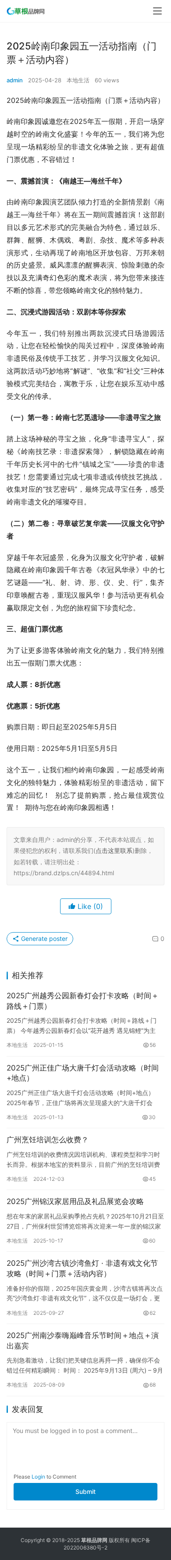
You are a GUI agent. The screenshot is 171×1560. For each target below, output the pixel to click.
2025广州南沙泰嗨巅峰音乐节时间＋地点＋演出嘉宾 (83, 1340)
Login (38, 1476)
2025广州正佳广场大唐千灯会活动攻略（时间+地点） (83, 1073)
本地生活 (78, 80)
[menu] (157, 11)
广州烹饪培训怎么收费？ (48, 1139)
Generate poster (43, 938)
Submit (85, 1491)
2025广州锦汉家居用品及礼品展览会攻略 (75, 1201)
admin (15, 80)
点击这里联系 (114, 850)
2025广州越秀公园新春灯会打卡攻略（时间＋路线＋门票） (83, 1001)
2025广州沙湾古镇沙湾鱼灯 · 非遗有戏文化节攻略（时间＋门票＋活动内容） (82, 1268)
